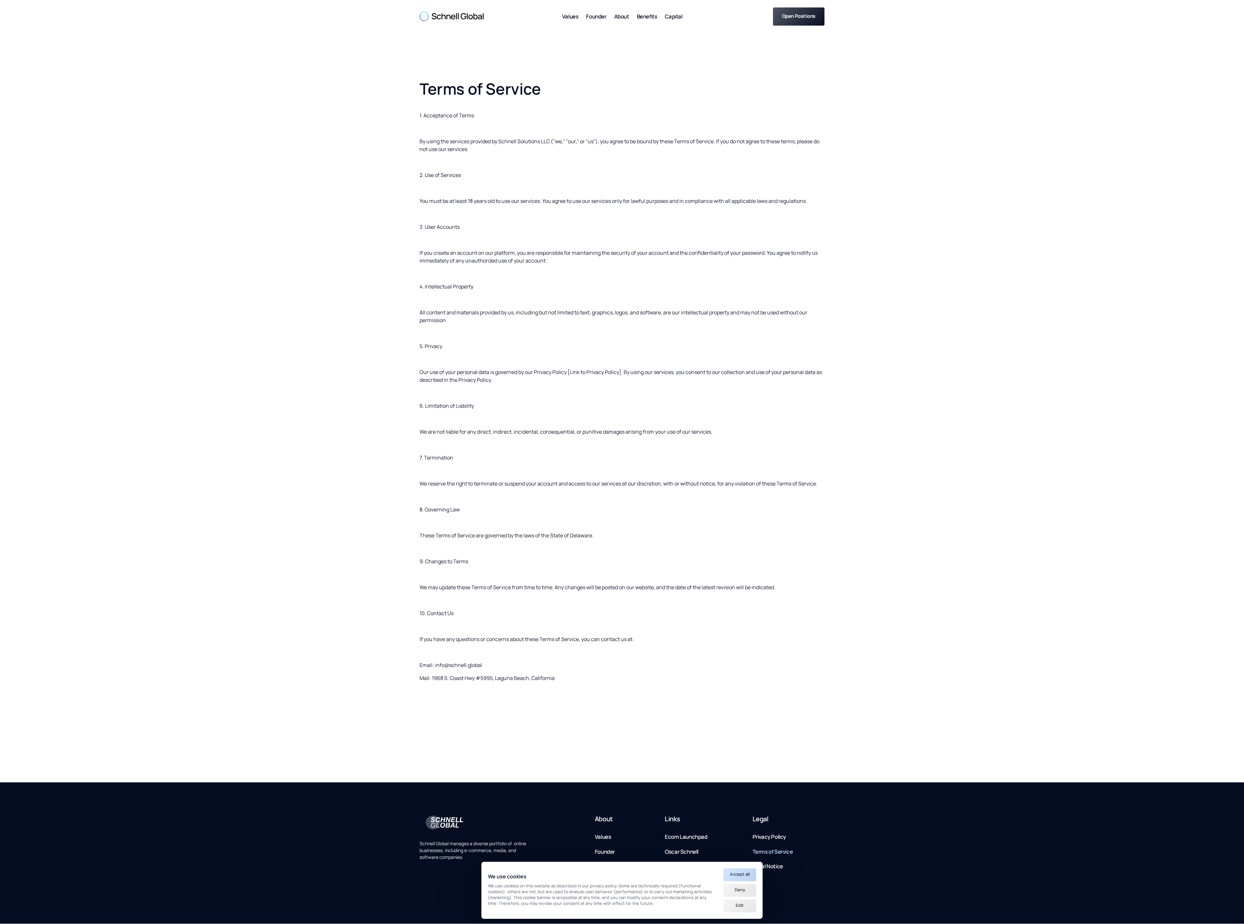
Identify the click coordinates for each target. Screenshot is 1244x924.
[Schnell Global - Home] (452, 16)
